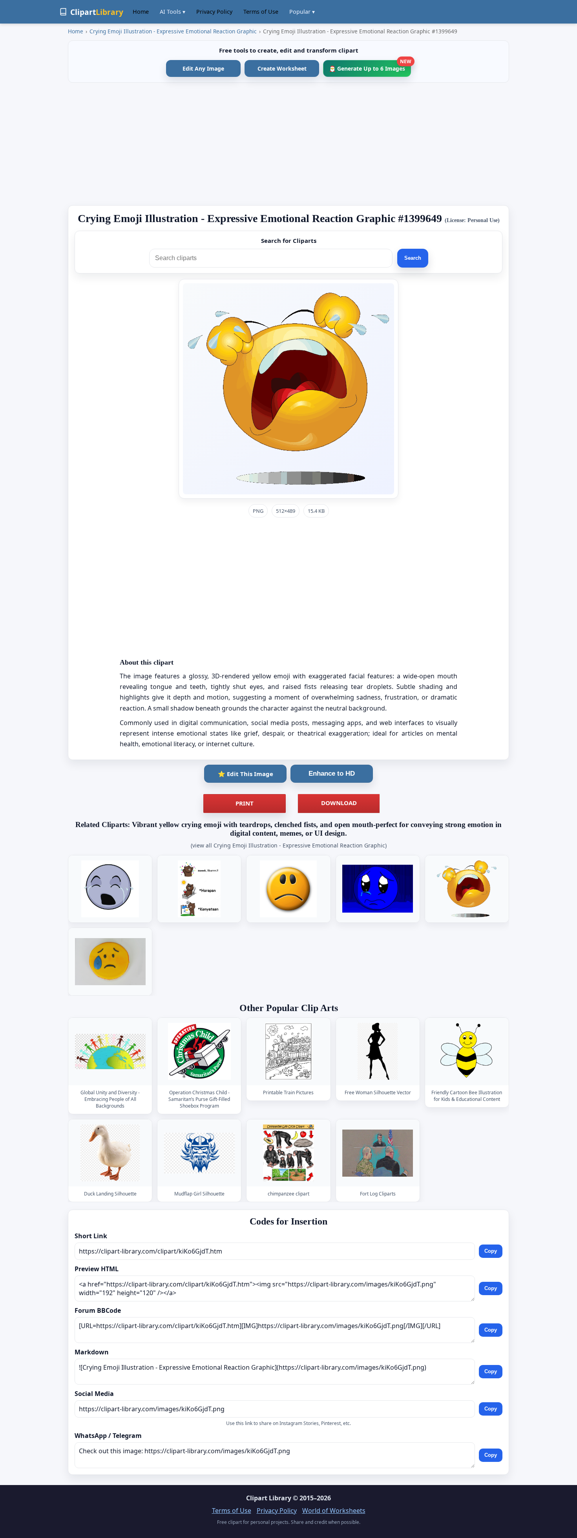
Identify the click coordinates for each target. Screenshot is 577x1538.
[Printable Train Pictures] (288, 1051)
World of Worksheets (333, 1510)
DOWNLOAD (339, 803)
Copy (490, 1251)
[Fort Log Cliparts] (377, 1152)
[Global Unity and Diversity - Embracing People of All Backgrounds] (110, 1051)
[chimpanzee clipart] (288, 1152)
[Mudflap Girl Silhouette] (199, 1152)
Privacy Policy (214, 11)
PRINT (245, 803)
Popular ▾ (302, 11)
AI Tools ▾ (172, 11)
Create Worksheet (282, 68)
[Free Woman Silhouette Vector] (377, 1051)
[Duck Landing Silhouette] (110, 1152)
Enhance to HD (332, 773)
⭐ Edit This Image (245, 774)
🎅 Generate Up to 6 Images (370, 66)
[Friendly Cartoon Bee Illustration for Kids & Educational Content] (466, 1051)
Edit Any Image (203, 68)
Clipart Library (268, 1498)
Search (412, 258)
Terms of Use (260, 11)
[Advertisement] (288, 144)
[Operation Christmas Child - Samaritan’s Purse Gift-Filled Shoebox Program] (199, 1051)
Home (141, 11)
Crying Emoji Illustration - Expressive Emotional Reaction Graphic (173, 31)
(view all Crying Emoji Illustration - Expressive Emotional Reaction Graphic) (289, 845)
